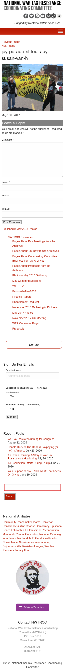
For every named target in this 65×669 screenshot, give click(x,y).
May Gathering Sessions (26, 280)
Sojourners (9, 546)
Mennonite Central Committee (20, 534)
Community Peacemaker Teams (21, 522)
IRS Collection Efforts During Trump (29, 463)
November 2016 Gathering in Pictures (34, 307)
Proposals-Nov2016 (24, 291)
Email (5, 195)
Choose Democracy (37, 526)
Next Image (8, 45)
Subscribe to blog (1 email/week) (23, 404)
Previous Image (11, 41)
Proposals (18, 328)
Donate (34, 344)
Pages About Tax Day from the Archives (35, 251)
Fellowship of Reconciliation (42, 530)
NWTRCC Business (20, 237)
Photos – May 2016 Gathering (30, 275)
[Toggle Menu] (60, 31)
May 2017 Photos (22, 312)
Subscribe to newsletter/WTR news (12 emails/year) (26, 389)
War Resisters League (30, 546)
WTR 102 (18, 286)
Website (6, 209)
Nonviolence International (34, 542)
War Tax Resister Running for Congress (31, 439)
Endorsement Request (25, 302)
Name (6, 182)
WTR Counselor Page (25, 323)
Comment (8, 139)
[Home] (32, 4)
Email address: (13, 370)
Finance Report (21, 296)
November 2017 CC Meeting (29, 318)
